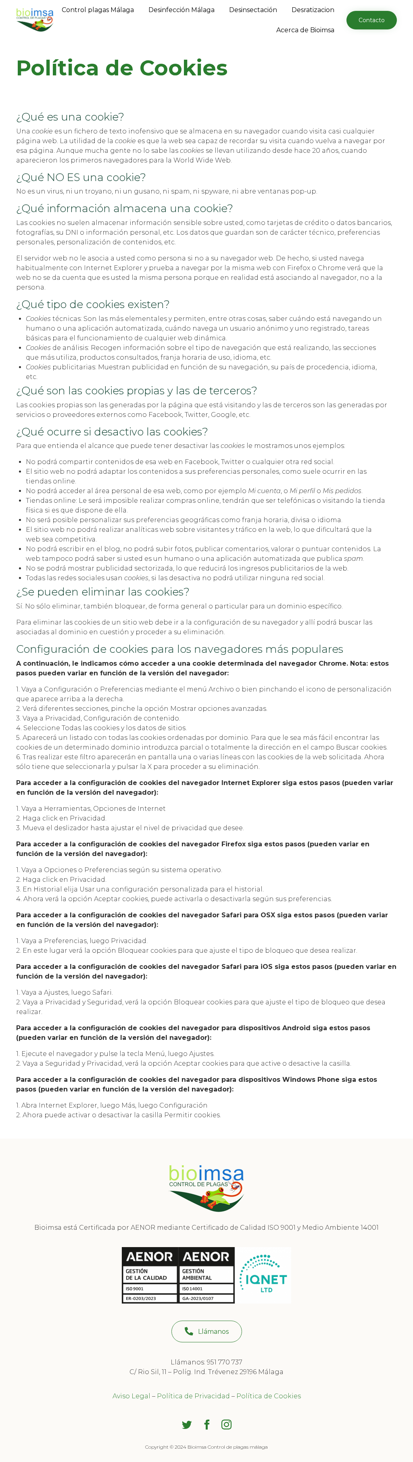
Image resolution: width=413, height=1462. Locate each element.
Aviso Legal (131, 1396)
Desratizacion (313, 10)
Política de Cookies (268, 1396)
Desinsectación (253, 10)
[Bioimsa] (35, 20)
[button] (371, 20)
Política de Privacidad (193, 1396)
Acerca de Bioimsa (305, 30)
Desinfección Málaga (181, 10)
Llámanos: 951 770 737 (206, 1362)
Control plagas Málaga (98, 10)
